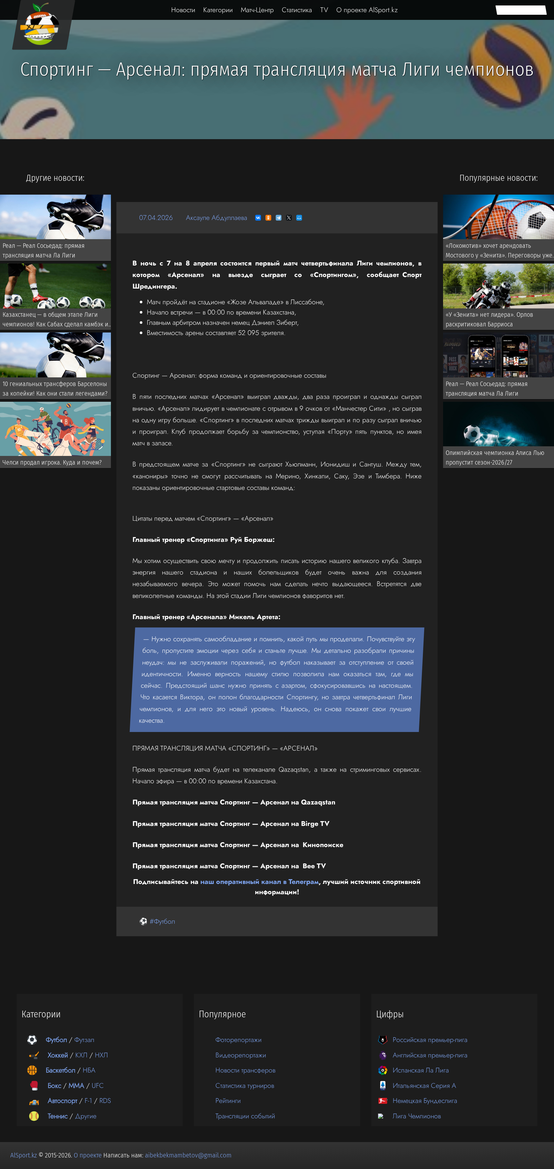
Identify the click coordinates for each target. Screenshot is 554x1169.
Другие (86, 1116)
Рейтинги (228, 1101)
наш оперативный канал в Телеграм (259, 882)
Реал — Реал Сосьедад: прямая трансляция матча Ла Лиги (44, 250)
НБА (89, 1070)
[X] (289, 218)
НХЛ (101, 1055)
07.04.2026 (156, 218)
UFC (98, 1085)
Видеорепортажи (240, 1055)
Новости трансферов (245, 1070)
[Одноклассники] (268, 218)
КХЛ (81, 1055)
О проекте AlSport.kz (367, 10)
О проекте (88, 1155)
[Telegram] (278, 218)
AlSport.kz (23, 1155)
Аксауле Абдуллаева (216, 218)
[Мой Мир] (299, 218)
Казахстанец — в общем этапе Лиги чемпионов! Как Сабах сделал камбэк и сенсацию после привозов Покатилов (55, 321)
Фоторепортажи (238, 1040)
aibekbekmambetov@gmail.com (188, 1155)
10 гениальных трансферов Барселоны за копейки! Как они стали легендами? (55, 388)
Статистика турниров (244, 1085)
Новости (183, 10)
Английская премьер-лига (430, 1055)
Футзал (84, 1040)
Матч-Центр (257, 10)
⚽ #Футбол (157, 921)
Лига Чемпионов (417, 1116)
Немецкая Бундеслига (425, 1101)
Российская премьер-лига (430, 1040)
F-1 (88, 1101)
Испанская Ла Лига (421, 1070)
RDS (105, 1101)
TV (324, 10)
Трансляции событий (245, 1116)
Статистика (297, 10)
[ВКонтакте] (258, 218)
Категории (218, 10)
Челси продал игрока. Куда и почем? (52, 462)
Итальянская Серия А (424, 1085)
